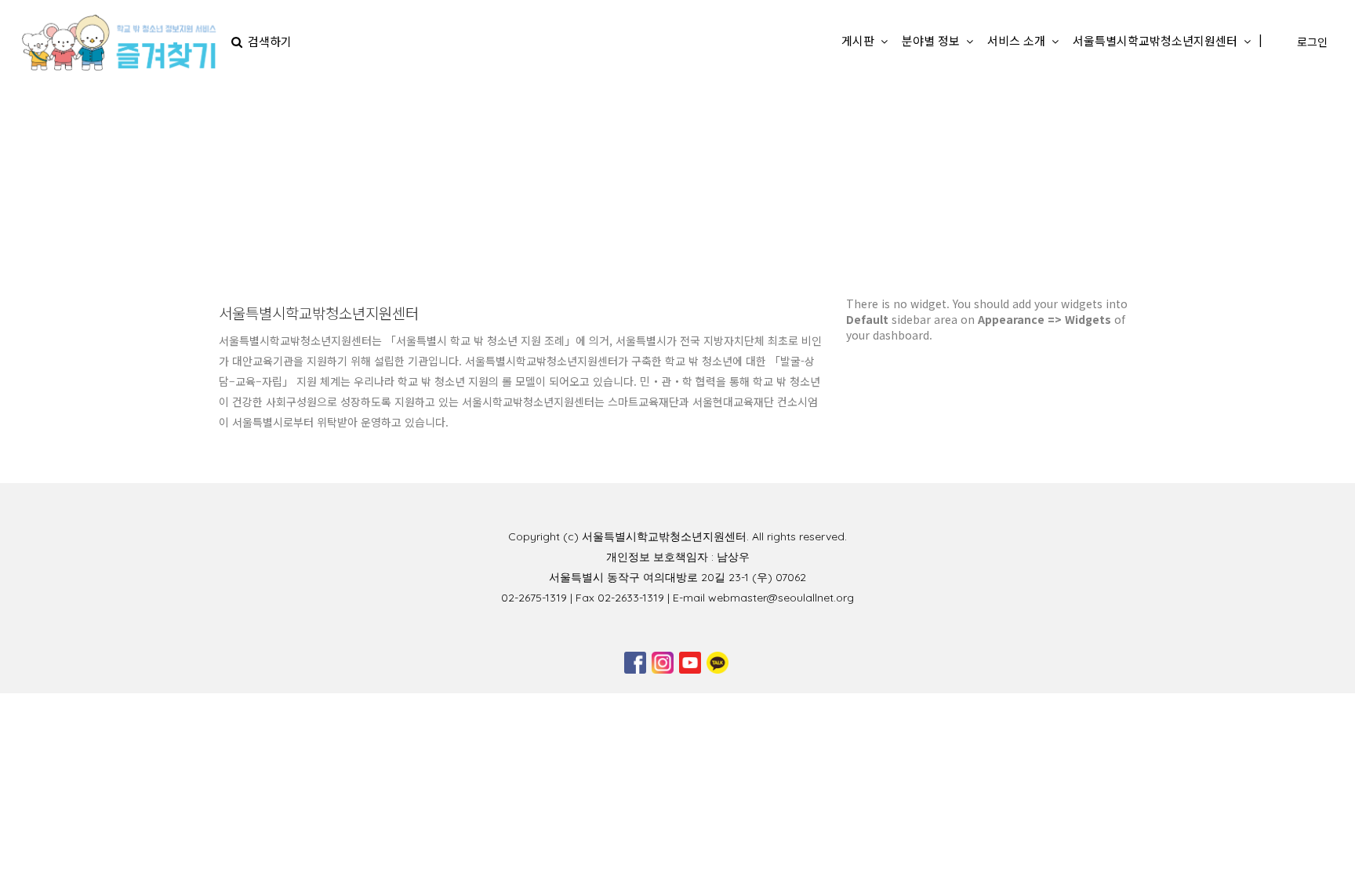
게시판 (857, 40)
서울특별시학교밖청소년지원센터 (1155, 40)
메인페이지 (598, 187)
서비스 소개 (1016, 40)
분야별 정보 (931, 40)
